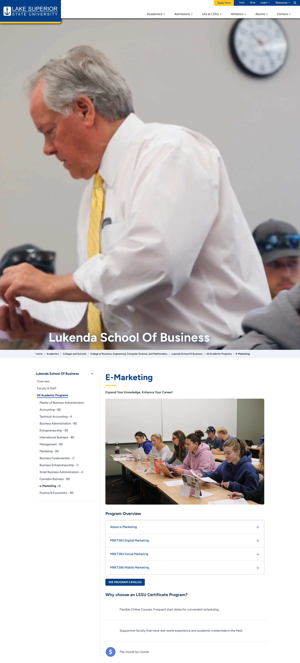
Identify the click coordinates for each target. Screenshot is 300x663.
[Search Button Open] (295, 3)
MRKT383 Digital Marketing (129, 540)
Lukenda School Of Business (186, 353)
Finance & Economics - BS (56, 493)
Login (263, 2)
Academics (154, 14)
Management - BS (51, 444)
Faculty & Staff (46, 388)
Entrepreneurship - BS (54, 430)
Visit (242, 2)
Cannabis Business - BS (55, 479)
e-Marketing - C (50, 486)
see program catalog (125, 582)
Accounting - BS (50, 409)
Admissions (182, 14)
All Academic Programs (219, 353)
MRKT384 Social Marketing (129, 554)
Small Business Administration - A (61, 472)
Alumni (260, 14)
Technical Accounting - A (56, 416)
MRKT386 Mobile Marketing (129, 567)
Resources (282, 2)
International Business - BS (57, 437)
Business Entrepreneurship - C (59, 465)
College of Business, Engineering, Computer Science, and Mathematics (128, 353)
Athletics (237, 14)
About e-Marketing (123, 527)
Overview (43, 381)
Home (39, 353)
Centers (282, 14)
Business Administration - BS (58, 423)
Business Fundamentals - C (57, 458)
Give (252, 2)
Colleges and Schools (74, 353)
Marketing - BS (49, 451)
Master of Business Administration (62, 402)
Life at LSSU (210, 14)
